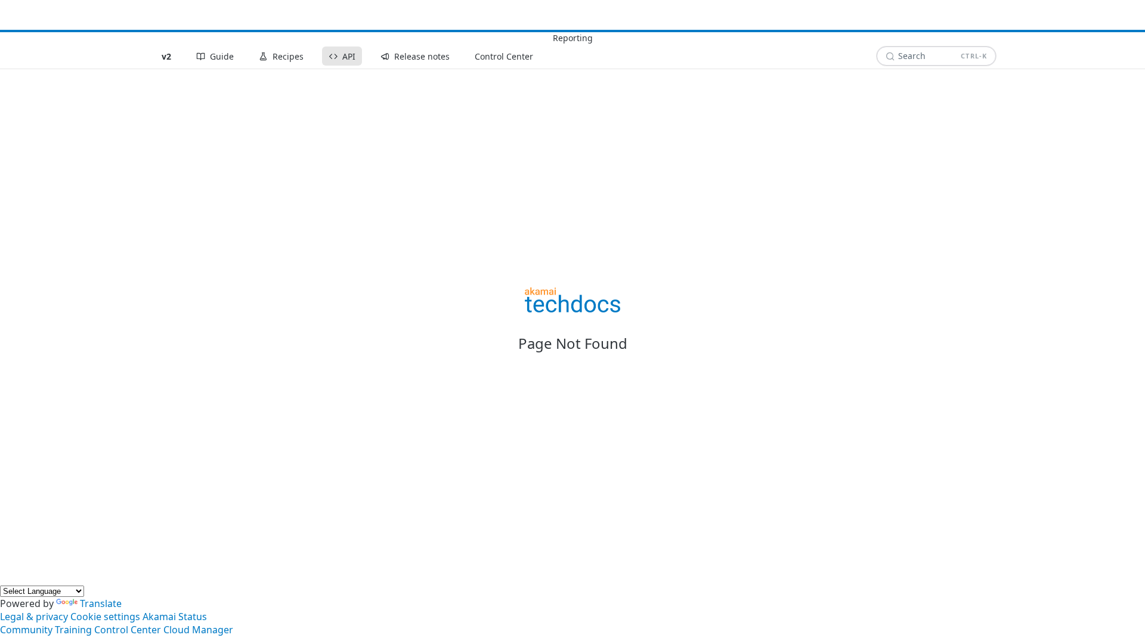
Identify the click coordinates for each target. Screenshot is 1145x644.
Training (73, 629)
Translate (101, 603)
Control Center (127, 629)
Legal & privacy (34, 616)
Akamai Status (175, 616)
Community (26, 629)
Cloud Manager (198, 629)
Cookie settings (105, 616)
